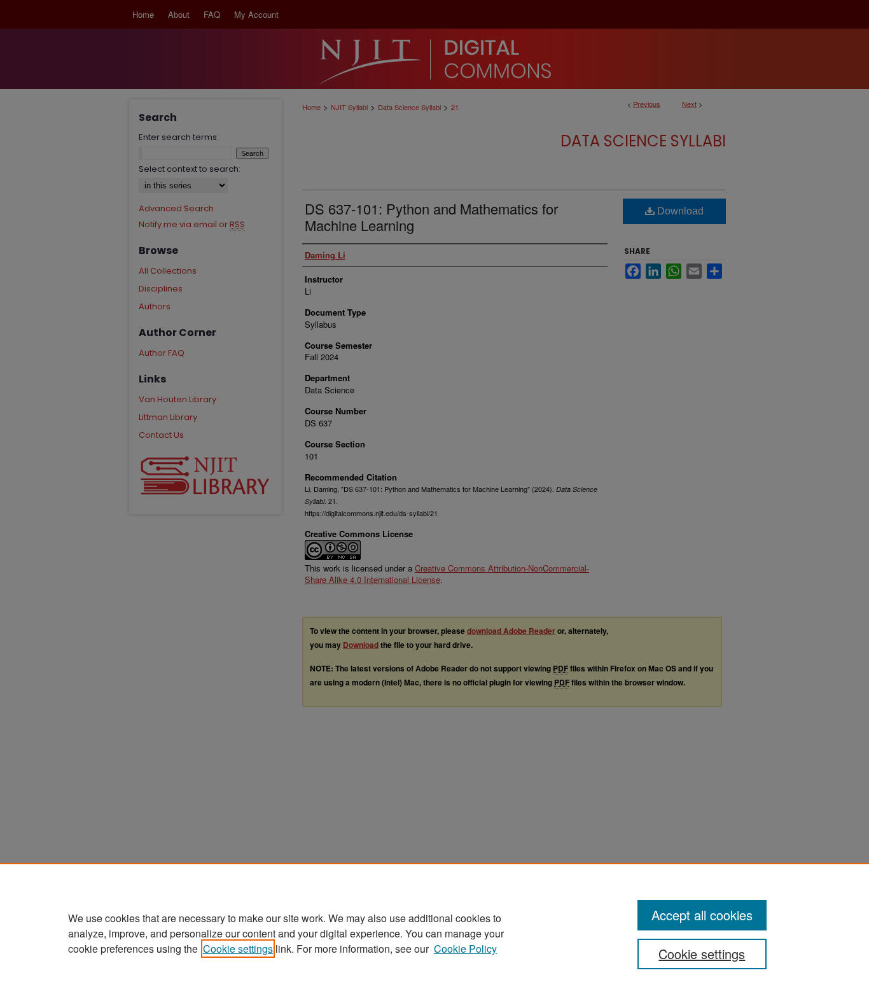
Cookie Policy (465, 948)
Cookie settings (238, 948)
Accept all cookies (702, 915)
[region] (434, 933)
